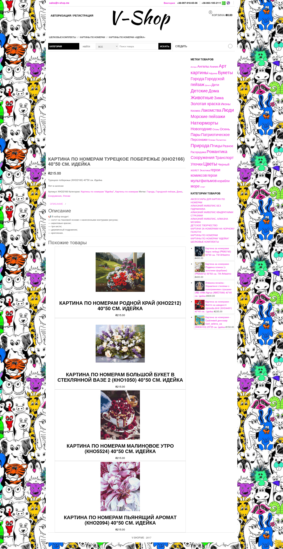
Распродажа (198, 152)
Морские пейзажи (208, 116)
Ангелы (203, 66)
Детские (199, 90)
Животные (202, 97)
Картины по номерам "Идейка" (97, 191)
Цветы (210, 163)
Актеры (194, 66)
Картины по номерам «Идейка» (127, 37)
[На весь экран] (8, 545)
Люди (228, 109)
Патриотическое (215, 134)
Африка (213, 73)
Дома (179, 191)
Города (150, 191)
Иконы (225, 103)
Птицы (216, 145)
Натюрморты (204, 122)
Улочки (66, 195)
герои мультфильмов (204, 177)
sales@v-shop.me (59, 2)
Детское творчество (204, 225)
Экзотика (205, 170)
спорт (202, 187)
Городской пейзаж (165, 191)
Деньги (208, 85)
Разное (228, 145)
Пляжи (211, 139)
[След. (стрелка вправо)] (4, 548)
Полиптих (221, 139)
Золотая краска (205, 103)
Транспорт (224, 157)
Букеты (225, 72)
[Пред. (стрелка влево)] (1, 548)
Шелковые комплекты (62, 37)
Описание (56, 203)
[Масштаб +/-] (11, 545)
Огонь (215, 129)
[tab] (117, 204)
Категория (55, 46)
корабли (223, 180)
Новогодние (201, 128)
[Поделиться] (4, 545)
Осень (225, 128)
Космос (195, 110)
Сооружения (55, 195)
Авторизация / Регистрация (72, 15)
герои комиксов (205, 172)
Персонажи (199, 139)
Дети (215, 84)
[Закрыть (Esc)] (1, 545)
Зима (219, 97)
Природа (200, 145)
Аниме (214, 66)
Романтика (217, 151)
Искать (164, 46)
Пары (195, 134)
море (195, 186)
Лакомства (211, 110)
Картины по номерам (92, 37)
